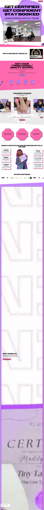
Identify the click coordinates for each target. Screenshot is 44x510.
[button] (35, 1)
